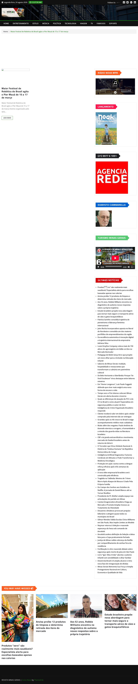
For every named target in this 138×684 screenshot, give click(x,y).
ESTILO (35, 23)
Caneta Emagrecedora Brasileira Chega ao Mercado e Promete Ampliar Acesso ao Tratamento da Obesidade (115, 505)
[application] (115, 258)
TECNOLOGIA (70, 23)
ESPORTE (113, 23)
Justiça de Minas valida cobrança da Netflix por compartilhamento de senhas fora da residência (115, 543)
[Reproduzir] (98, 267)
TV (92, 23)
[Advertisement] (69, 50)
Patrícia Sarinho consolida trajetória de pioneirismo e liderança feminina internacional (113, 322)
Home (6, 23)
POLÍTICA (57, 23)
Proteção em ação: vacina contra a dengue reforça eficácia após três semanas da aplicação (115, 466)
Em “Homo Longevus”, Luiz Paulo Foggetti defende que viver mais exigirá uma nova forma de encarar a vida (115, 387)
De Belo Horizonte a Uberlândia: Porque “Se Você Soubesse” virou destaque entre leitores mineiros (116, 378)
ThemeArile (38, 680)
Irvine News (26, 680)
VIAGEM (83, 23)
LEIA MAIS (7, 118)
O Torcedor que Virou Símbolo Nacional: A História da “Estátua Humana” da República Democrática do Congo (115, 449)
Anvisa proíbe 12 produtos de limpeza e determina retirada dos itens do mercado (51, 626)
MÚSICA (45, 23)
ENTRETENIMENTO (21, 23)
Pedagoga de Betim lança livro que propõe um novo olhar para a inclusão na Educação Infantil (115, 358)
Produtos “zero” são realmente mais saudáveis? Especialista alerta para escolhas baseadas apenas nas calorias (115, 290)
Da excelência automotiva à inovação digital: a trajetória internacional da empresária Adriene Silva (116, 340)
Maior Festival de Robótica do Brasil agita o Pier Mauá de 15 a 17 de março (39, 31)
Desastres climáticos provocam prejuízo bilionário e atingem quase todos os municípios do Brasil (114, 514)
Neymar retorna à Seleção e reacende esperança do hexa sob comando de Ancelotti (113, 528)
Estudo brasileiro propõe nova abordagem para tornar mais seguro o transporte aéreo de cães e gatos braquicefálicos (115, 314)
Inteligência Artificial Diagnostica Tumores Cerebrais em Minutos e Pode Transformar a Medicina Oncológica (116, 458)
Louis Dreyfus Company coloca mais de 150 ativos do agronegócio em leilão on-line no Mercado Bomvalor (115, 349)
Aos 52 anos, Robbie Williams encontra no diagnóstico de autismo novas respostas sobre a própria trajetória (115, 305)
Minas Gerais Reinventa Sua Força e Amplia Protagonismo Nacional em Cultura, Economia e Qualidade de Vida (115, 569)
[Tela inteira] (132, 267)
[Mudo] (129, 267)
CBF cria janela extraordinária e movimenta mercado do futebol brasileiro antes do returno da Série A (115, 440)
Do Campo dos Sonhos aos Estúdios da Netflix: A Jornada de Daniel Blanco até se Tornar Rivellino (114, 490)
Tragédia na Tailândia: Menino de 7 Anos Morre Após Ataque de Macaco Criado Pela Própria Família (115, 481)
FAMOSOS (101, 23)
